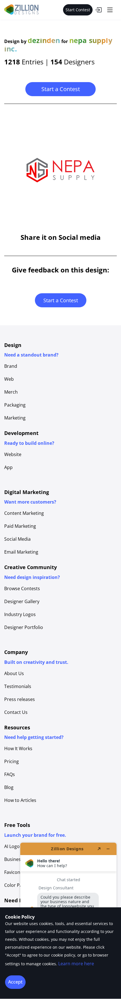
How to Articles (20, 800)
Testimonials (17, 686)
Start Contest (78, 9)
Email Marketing (21, 552)
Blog (9, 787)
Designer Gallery (21, 601)
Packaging (15, 405)
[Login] (98, 9)
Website (12, 454)
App (8, 467)
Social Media (17, 539)
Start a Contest (60, 89)
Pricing (11, 761)
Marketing (15, 418)
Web (9, 379)
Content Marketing (24, 513)
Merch (11, 392)
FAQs (9, 774)
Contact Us (16, 712)
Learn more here (76, 963)
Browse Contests (22, 588)
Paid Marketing (20, 526)
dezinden (44, 40)
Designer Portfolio (23, 627)
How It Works (18, 748)
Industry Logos (20, 614)
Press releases (19, 699)
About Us (14, 673)
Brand (10, 366)
